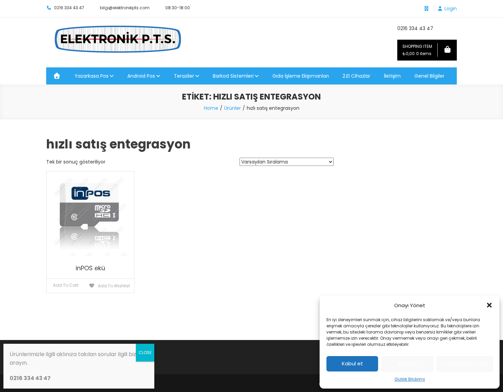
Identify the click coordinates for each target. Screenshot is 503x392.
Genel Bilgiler (429, 76)
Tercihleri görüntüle (464, 363)
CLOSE (145, 352)
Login (450, 8)
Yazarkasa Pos (91, 76)
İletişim (392, 76)
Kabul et (352, 363)
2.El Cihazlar (356, 76)
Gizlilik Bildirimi (410, 379)
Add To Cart (65, 285)
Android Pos (141, 76)
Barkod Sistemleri (233, 76)
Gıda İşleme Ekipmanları (300, 76)
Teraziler (184, 76)
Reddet (407, 363)
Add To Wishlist (113, 286)
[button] (489, 305)
